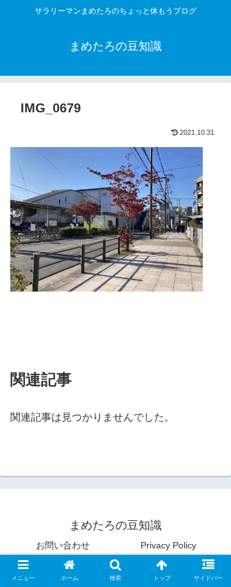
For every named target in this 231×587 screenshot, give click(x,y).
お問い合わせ (63, 545)
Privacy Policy (168, 545)
